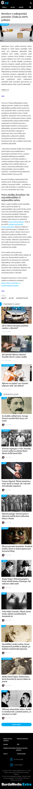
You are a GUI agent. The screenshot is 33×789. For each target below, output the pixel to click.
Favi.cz (19, 776)
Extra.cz (13, 776)
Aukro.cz (11, 778)
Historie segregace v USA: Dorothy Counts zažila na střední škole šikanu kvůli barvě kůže (16, 451)
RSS (18, 744)
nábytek (24, 776)
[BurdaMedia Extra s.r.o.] (16, 784)
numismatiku (18, 780)
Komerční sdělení (6, 331)
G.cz (14, 772)
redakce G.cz (5, 90)
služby (12, 298)
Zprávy (4, 7)
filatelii (12, 780)
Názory (21, 7)
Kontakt (5, 744)
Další (29, 7)
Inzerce (5, 753)
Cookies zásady (21, 753)
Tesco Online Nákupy (16, 222)
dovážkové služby (22, 298)
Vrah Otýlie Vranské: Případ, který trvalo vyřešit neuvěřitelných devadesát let (16, 614)
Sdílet (2, 96)
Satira (13, 7)
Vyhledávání (31, 3)
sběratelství (26, 778)
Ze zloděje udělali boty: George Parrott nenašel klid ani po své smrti (15, 418)
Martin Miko (8, 424)
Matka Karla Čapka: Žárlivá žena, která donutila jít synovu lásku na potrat (16, 679)
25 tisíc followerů (18, 765)
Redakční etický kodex (9, 748)
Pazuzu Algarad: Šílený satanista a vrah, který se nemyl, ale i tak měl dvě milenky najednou (16, 483)
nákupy (4, 298)
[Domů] (5, 2)
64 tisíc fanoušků (18, 759)
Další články (16, 724)
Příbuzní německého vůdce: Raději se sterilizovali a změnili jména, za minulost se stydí (16, 711)
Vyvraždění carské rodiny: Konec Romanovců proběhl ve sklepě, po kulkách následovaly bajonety (16, 646)
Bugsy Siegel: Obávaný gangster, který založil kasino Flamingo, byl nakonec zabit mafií (16, 581)
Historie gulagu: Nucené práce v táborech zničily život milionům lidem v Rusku (15, 516)
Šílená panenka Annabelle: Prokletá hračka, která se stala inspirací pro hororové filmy (17, 548)
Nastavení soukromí (22, 738)
